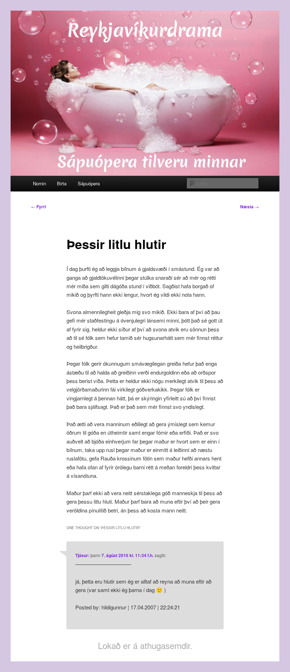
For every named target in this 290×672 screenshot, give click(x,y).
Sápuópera (89, 183)
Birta (61, 183)
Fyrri (38, 206)
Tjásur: (82, 555)
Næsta (249, 206)
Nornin (39, 183)
